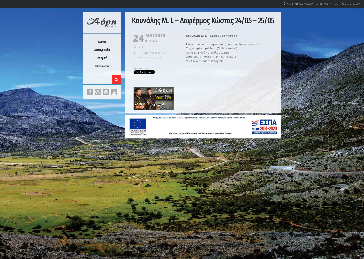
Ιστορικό (102, 58)
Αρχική (102, 41)
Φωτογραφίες (102, 50)
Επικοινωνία (102, 66)
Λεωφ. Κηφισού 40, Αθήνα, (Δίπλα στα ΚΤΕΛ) (312, 3)
